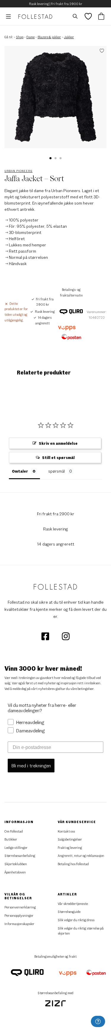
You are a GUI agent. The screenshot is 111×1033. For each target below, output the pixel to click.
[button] (50, 158)
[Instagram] (65, 635)
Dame (30, 37)
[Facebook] (46, 635)
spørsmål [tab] (56, 471)
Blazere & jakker (49, 37)
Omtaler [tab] (20, 471)
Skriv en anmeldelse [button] (58, 443)
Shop (19, 37)
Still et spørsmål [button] (58, 457)
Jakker (69, 37)
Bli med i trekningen (31, 765)
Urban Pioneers (18, 171)
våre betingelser (82, 689)
